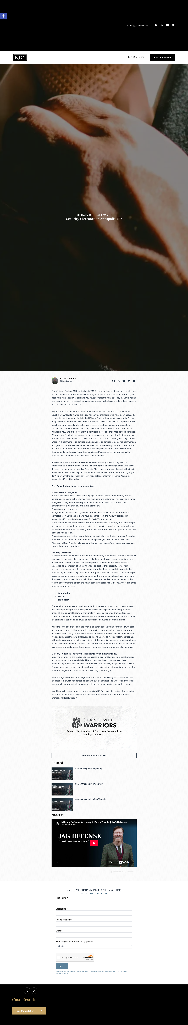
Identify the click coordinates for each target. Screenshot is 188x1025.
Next (61, 966)
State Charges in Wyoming (88, 768)
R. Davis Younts (68, 378)
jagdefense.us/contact (83, 486)
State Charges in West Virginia (90, 799)
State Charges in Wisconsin (89, 784)
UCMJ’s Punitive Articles (100, 418)
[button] (3, 16)
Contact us (115, 694)
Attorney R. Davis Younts (64, 543)
